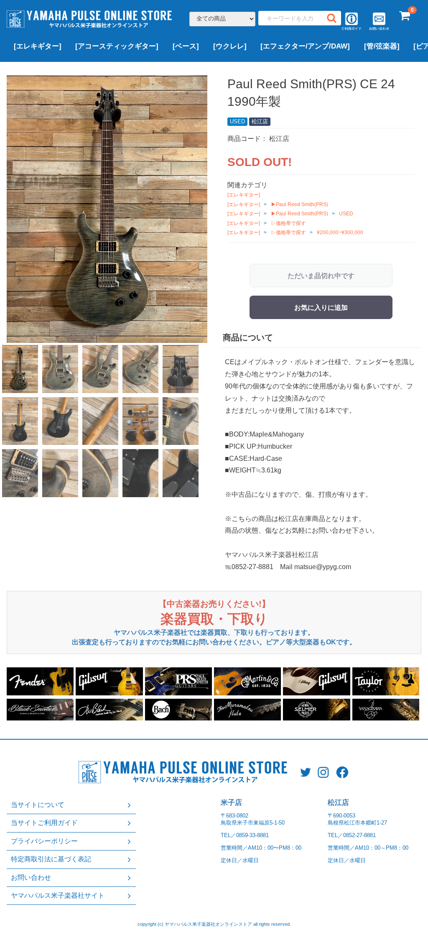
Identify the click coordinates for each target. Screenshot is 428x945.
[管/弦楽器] (382, 46)
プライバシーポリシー (44, 841)
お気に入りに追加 (321, 307)
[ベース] (186, 46)
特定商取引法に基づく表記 (51, 859)
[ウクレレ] (230, 46)
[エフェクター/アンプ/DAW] (305, 46)
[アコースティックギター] (116, 46)
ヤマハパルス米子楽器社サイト (57, 895)
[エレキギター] (37, 46)
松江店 (338, 803)
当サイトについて (37, 804)
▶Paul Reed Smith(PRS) (299, 204)
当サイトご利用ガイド (44, 822)
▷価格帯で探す (288, 223)
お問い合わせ (31, 877)
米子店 (231, 803)
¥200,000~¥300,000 (340, 232)
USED (346, 214)
